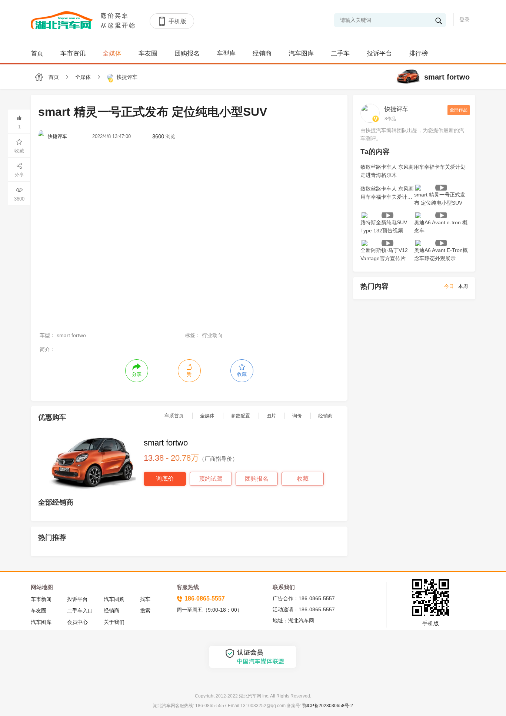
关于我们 (114, 622)
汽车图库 (301, 53)
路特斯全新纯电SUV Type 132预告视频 (383, 226)
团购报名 (187, 53)
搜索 (145, 611)
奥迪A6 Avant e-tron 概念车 (440, 226)
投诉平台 (379, 53)
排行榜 (418, 53)
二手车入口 (80, 611)
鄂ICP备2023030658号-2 (327, 705)
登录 (464, 20)
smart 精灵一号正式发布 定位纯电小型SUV (439, 199)
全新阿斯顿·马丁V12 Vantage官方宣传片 (384, 254)
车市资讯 (73, 53)
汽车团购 (114, 599)
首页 (37, 53)
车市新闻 (41, 599)
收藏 (303, 478)
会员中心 (77, 622)
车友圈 (148, 53)
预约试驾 (211, 478)
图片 (271, 415)
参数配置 (240, 415)
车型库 (226, 53)
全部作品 (458, 109)
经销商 (262, 53)
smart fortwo (446, 77)
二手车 (340, 53)
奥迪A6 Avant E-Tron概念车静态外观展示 (441, 254)
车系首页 (174, 415)
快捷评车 (396, 109)
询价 (297, 415)
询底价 (165, 478)
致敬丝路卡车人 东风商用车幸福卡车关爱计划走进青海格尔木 (413, 171)
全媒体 (112, 53)
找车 (145, 599)
